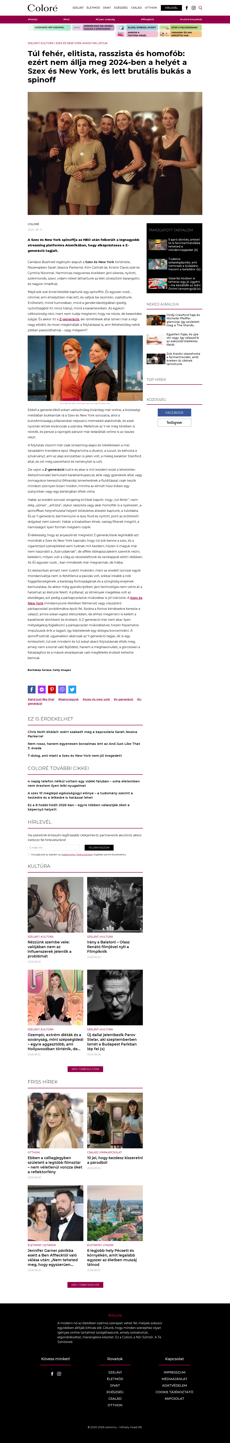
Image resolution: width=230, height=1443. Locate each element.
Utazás (108, 1245)
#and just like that (41, 699)
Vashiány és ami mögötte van (180, 34)
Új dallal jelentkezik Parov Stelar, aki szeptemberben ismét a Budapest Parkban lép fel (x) (112, 1042)
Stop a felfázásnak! (180, 27)
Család (136, 7)
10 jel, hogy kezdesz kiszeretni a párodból (115, 1160)
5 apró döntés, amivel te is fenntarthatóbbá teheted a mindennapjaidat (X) (184, 245)
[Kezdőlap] (42, 7)
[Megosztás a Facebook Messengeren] (42, 689)
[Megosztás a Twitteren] (72, 689)
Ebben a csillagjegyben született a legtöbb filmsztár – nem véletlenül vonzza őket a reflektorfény (55, 1165)
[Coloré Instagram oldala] (193, 8)
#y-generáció (123, 699)
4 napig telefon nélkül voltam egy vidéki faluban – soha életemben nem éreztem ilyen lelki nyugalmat (84, 783)
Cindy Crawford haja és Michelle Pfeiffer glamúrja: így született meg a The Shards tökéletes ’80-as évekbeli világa (183, 323)
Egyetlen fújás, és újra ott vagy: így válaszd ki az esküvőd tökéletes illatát (182, 339)
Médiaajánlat (174, 1379)
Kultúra (47, 43)
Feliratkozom (99, 847)
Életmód (93, 7)
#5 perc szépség (105, 19)
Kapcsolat (174, 1398)
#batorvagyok (68, 699)
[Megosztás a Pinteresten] (52, 689)
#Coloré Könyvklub (191, 19)
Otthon (151, 7)
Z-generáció (69, 319)
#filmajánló (147, 19)
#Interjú (32, 19)
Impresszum (174, 1372)
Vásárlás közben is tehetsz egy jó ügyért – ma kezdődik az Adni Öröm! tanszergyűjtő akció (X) (184, 285)
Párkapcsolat (111, 1152)
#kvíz (66, 19)
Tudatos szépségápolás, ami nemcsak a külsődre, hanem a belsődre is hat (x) (183, 265)
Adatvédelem (174, 1385)
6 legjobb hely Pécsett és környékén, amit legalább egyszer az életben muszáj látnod (112, 1257)
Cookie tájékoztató (174, 1392)
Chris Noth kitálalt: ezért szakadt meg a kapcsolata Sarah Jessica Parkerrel (82, 734)
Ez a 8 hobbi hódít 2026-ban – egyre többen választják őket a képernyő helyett (79, 807)
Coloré (33, 224)
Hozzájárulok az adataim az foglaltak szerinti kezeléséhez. (78, 854)
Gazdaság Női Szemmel (49, 27)
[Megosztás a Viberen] (62, 689)
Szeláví (78, 7)
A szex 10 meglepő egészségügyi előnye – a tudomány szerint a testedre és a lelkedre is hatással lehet (80, 795)
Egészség (121, 7)
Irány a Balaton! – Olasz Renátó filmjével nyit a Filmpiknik (108, 947)
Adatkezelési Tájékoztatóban (77, 854)
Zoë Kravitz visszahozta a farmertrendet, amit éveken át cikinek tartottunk (183, 359)
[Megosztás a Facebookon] (32, 689)
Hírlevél (171, 7)
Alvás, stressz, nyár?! (136, 27)
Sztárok (49, 1245)
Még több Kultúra (85, 1069)
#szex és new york (96, 699)
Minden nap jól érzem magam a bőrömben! (93, 27)
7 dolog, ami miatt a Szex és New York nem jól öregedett (75, 756)
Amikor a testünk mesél (136, 34)
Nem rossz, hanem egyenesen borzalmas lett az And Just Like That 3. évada (84, 746)
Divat (107, 7)
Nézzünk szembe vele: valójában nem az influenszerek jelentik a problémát (50, 949)
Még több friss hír (85, 1284)
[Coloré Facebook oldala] (186, 8)
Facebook (174, 412)
